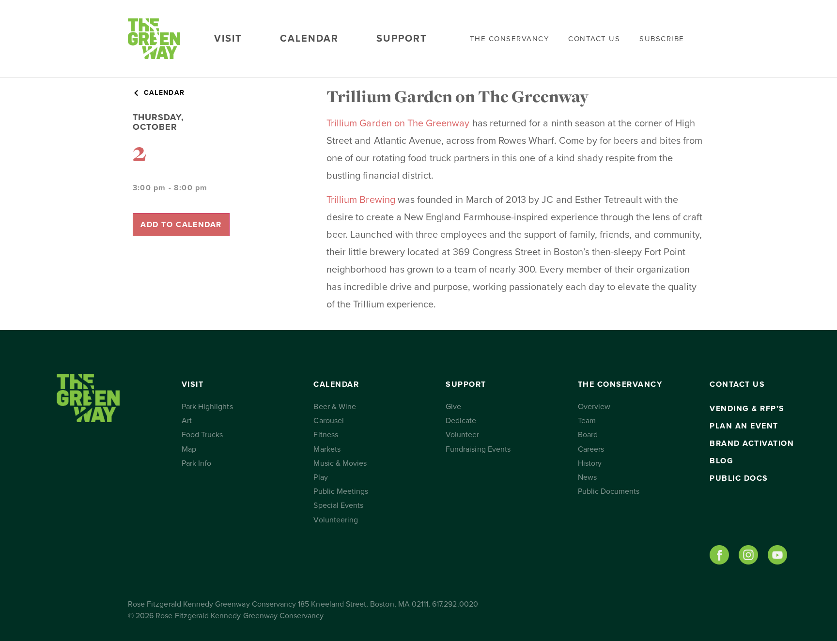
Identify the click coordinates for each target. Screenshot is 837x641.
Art (187, 421)
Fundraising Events (478, 449)
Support (401, 39)
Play (320, 477)
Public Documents (609, 491)
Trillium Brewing (360, 200)
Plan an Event (744, 426)
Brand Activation (752, 443)
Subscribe (661, 38)
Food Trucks (202, 435)
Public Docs (739, 478)
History (590, 463)
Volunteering (335, 520)
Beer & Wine (334, 407)
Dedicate (461, 421)
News (587, 477)
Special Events (338, 505)
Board (588, 435)
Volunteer (462, 435)
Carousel (328, 421)
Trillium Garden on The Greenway (398, 123)
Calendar (309, 39)
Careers (591, 449)
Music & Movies (340, 463)
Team (587, 421)
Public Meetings (340, 491)
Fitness (325, 435)
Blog (721, 461)
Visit (228, 39)
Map (189, 449)
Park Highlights (207, 407)
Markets (326, 449)
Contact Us (594, 38)
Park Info (196, 463)
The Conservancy (509, 38)
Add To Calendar (181, 224)
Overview (594, 407)
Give (453, 407)
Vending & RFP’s (747, 408)
